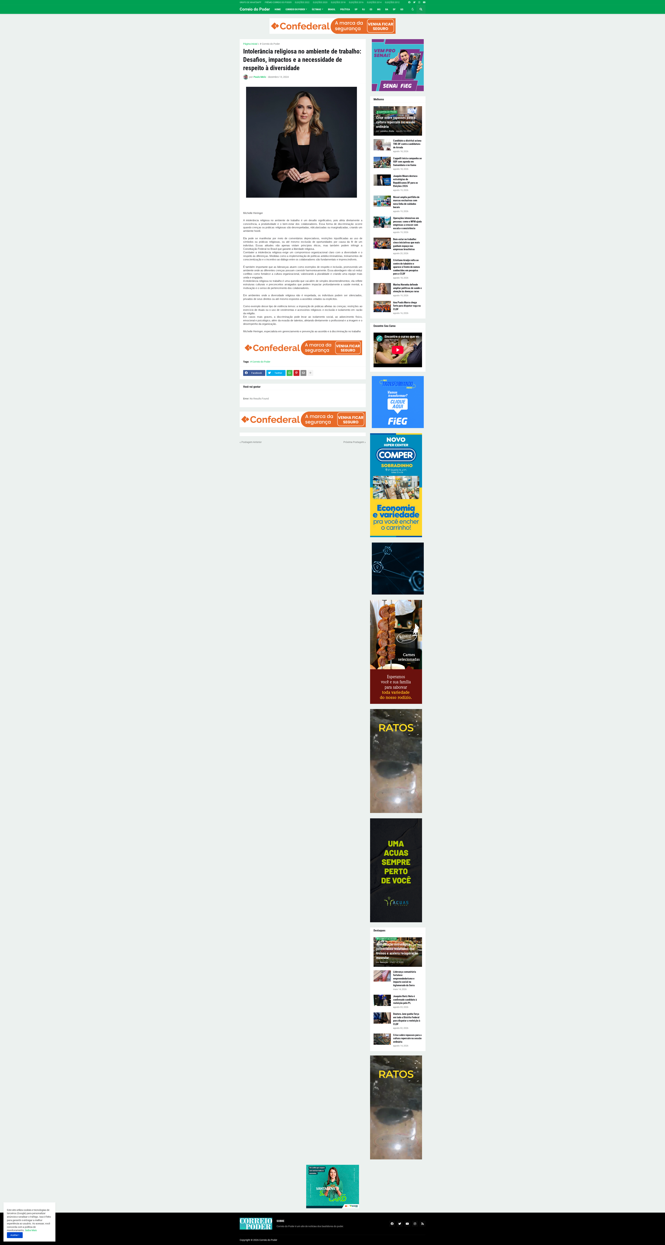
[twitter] (414, 2)
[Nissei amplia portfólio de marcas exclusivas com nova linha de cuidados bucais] (382, 201)
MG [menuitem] (378, 9)
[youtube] (424, 2)
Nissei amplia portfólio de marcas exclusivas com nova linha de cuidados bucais (406, 202)
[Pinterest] (296, 373)
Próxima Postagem (353, 442)
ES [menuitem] (371, 9)
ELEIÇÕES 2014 (374, 2)
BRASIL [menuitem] (331, 9)
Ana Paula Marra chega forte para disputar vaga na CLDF (407, 306)
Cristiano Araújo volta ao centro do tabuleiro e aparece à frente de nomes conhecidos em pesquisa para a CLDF (406, 267)
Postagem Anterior (251, 442)
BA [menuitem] (386, 9)
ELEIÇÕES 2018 (338, 2)
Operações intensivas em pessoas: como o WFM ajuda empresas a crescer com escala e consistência (407, 223)
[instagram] (419, 2)
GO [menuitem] (401, 9)
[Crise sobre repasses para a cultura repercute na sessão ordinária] (382, 1039)
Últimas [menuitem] (316, 9)
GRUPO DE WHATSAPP (250, 2)
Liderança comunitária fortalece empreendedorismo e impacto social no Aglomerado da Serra (404, 978)
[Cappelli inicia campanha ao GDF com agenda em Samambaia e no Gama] (382, 162)
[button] (412, 9)
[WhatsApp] (289, 373)
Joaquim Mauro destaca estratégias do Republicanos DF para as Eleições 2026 (405, 181)
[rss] (422, 1224)
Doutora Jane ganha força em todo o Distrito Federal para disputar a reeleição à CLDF (406, 1019)
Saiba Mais (30, 1230)
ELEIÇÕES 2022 (302, 2)
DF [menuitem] (394, 9)
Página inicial (250, 44)
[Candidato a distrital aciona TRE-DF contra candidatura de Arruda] (382, 144)
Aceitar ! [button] (14, 1235)
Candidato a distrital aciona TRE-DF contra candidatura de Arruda (407, 144)
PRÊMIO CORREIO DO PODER (278, 2)
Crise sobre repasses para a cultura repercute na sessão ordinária (395, 122)
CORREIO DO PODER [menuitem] (295, 9)
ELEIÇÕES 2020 (320, 2)
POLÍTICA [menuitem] (345, 9)
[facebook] (409, 2)
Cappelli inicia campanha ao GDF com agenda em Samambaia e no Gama (407, 162)
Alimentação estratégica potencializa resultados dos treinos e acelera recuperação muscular (397, 951)
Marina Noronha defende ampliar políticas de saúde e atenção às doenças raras (407, 288)
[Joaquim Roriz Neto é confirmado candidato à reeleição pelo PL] (382, 1000)
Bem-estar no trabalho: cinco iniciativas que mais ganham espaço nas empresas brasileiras (406, 244)
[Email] (303, 373)
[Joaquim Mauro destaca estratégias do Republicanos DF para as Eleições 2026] (382, 180)
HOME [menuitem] (278, 9)
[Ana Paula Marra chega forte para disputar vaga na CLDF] (382, 306)
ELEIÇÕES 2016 (356, 2)
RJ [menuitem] (363, 9)
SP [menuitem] (356, 9)
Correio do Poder (255, 9)
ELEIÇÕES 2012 (392, 2)
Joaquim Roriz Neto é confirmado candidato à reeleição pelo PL (405, 1000)
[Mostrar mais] (310, 373)
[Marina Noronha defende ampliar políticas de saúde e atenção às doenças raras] (382, 288)
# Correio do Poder (270, 44)
